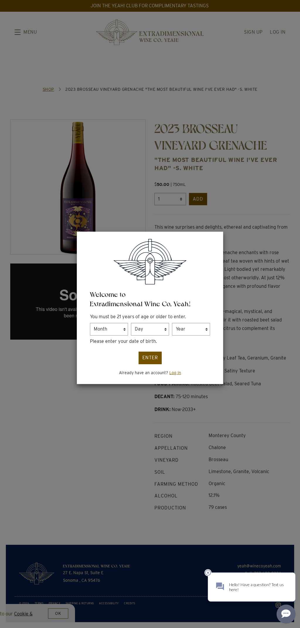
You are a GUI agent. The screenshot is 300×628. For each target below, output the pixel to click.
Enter (150, 357)
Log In (175, 372)
